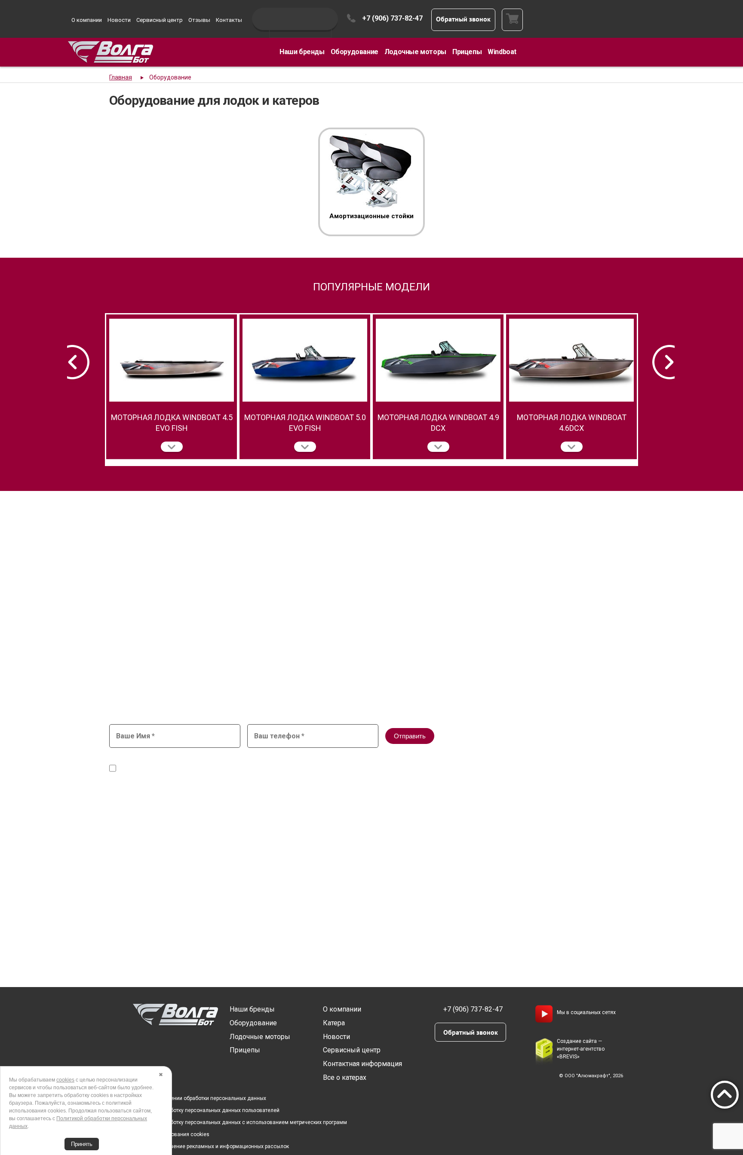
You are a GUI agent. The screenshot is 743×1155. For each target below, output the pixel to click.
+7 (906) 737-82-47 (392, 18)
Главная (120, 77)
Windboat (502, 52)
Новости (119, 20)
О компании (86, 20)
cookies (65, 1080)
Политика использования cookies (167, 1134)
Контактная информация (362, 1064)
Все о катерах (344, 1077)
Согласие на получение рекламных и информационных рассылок (207, 1146)
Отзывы (199, 20)
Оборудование (354, 52)
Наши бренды (302, 52)
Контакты (229, 20)
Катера (334, 1023)
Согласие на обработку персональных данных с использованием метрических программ (236, 1122)
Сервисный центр (159, 20)
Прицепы (467, 52)
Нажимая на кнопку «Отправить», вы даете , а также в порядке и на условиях (327, 764)
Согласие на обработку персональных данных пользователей (202, 1110)
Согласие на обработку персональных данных (307, 760)
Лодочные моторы (415, 52)
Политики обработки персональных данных (469, 769)
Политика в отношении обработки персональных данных (196, 1098)
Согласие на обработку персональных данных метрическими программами (229, 769)
